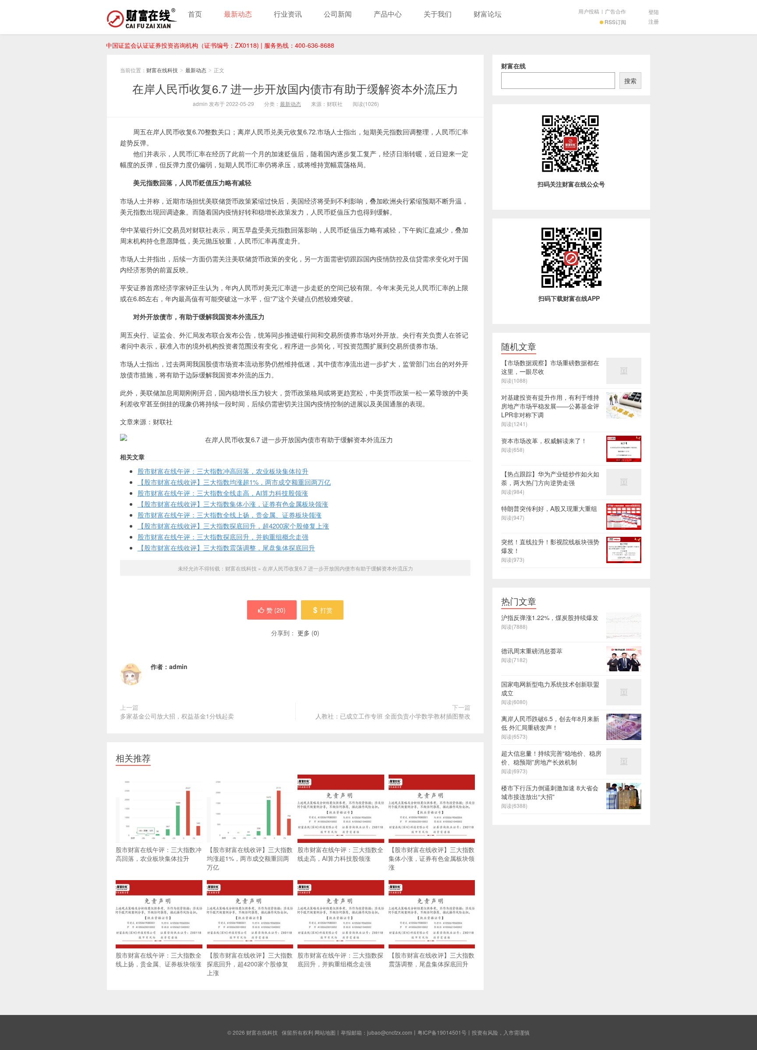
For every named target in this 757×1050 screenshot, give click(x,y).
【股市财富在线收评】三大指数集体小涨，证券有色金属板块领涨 (233, 503)
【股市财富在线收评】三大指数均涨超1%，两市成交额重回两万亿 (234, 481)
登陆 (653, 11)
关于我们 (438, 14)
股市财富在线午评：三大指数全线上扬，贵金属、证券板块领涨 (230, 514)
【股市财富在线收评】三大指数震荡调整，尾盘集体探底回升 (226, 547)
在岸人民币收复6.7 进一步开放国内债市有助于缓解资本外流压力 (295, 88)
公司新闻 (338, 14)
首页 (195, 14)
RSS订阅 (615, 21)
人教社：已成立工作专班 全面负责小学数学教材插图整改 (392, 716)
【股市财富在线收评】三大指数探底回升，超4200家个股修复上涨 (233, 525)
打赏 (326, 610)
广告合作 (615, 11)
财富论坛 (488, 14)
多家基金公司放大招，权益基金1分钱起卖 (177, 716)
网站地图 (325, 1032)
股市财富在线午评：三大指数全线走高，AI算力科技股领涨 (223, 492)
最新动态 (238, 14)
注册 (653, 21)
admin (178, 666)
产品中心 (388, 14)
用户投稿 (588, 11)
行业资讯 (288, 14)
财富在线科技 (142, 17)
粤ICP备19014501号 (442, 1032)
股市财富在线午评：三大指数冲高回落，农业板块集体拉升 (223, 471)
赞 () (276, 610)
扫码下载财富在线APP (569, 298)
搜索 (630, 80)
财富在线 (513, 65)
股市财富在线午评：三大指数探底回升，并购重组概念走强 (223, 536)
